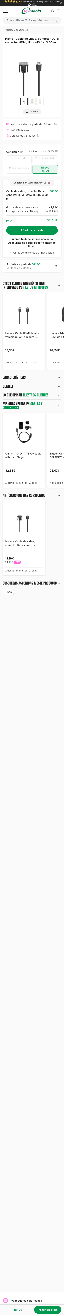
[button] (45, 102)
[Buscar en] (57, 20)
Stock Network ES (37, 182)
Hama (9, 592)
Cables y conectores (17, 30)
